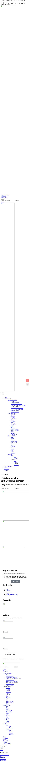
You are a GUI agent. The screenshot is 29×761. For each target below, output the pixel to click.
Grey (12, 445)
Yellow (12, 453)
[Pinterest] (12, 518)
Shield (12, 431)
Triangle (13, 433)
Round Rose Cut (15, 430)
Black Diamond (15, 402)
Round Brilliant (14, 429)
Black (12, 438)
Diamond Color (12, 435)
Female (13, 459)
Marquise (13, 424)
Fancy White (14, 442)
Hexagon (13, 421)
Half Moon (13, 418)
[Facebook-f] (4, 518)
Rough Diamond (15, 406)
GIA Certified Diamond (16, 404)
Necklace (16, 465)
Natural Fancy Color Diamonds (18, 405)
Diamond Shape (12, 413)
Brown (12, 439)
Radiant (13, 427)
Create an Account (4, 755)
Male (12, 455)
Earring (16, 462)
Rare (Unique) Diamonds (17, 409)
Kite (12, 422)
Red (12, 450)
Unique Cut (14, 434)
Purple (12, 449)
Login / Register (7, 743)
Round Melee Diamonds (17, 408)
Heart (12, 420)
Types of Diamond (12, 400)
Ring (15, 457)
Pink (12, 447)
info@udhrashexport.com (9, 635)
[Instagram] (8, 518)
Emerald (13, 417)
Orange (13, 446)
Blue (12, 437)
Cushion (13, 416)
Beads (12, 401)
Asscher (13, 414)
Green (12, 443)
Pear (12, 426)
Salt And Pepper (15, 410)
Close (1, 747)
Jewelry (10, 454)
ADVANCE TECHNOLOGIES (10, 660)
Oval (12, 425)
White (12, 451)
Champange (14, 441)
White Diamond (15, 412)
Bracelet (16, 458)
